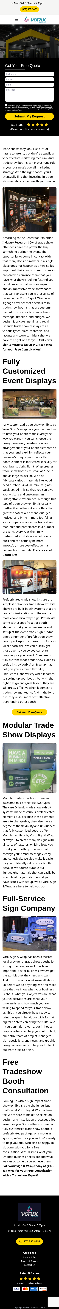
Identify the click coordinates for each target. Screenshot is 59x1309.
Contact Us (29, 1264)
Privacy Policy (29, 1257)
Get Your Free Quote (29, 712)
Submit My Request (29, 116)
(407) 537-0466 (29, 9)
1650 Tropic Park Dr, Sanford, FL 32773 (31, 1230)
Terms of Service (29, 1261)
